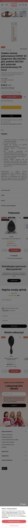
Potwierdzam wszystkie (14, 521)
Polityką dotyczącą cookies (12, 512)
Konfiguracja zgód (14, 525)
